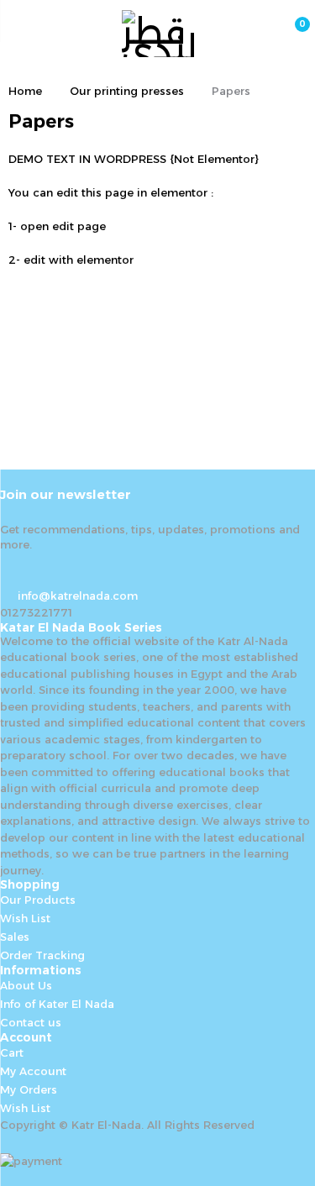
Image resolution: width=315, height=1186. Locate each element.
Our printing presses (127, 90)
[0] (291, 33)
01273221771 (36, 612)
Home (25, 90)
